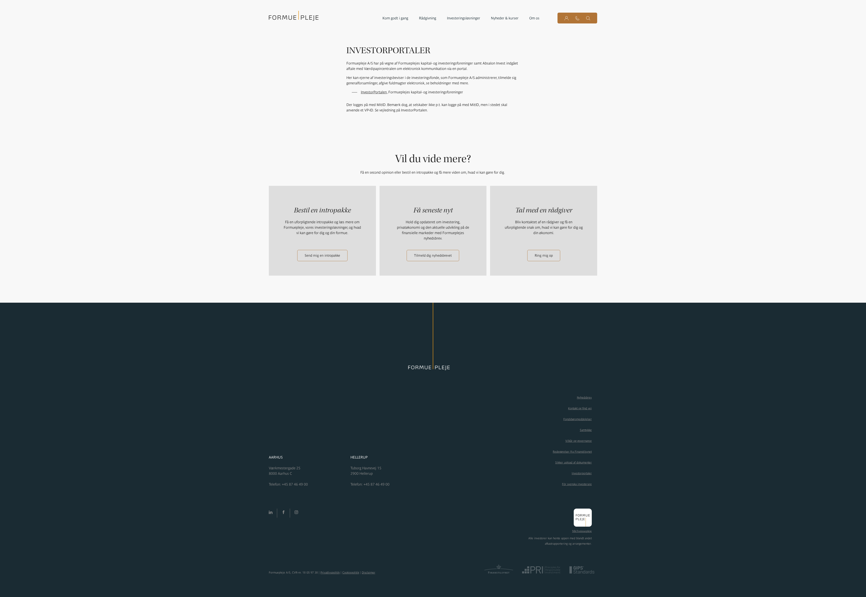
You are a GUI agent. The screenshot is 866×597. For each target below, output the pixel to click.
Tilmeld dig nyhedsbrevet (433, 255)
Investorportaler (582, 473)
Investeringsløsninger (463, 18)
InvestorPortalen (374, 92)
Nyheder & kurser (504, 18)
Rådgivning (427, 18)
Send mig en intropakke (322, 255)
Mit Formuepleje (582, 531)
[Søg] (588, 18)
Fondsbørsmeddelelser (577, 419)
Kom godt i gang (395, 18)
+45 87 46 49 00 (295, 484)
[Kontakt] (577, 18)
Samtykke (586, 430)
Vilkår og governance (578, 441)
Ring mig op (544, 255)
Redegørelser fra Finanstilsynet (572, 451)
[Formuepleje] (293, 17)
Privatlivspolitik (330, 572)
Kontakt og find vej (580, 408)
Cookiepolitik (350, 572)
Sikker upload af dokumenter (573, 462)
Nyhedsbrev (584, 397)
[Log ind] (566, 18)
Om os (534, 18)
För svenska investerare (577, 484)
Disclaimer (368, 572)
